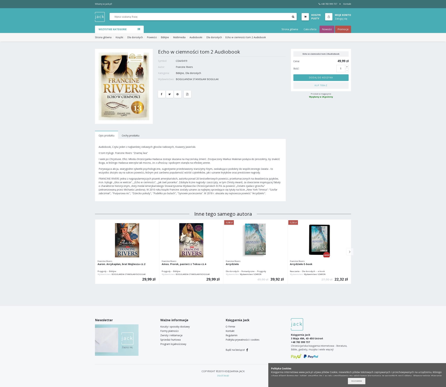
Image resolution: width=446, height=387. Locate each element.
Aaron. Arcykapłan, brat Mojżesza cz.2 (121, 264)
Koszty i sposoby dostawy (175, 326)
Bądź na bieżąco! (235, 349)
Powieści (152, 37)
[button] (338, 17)
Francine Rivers (184, 67)
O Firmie (230, 326)
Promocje (343, 29)
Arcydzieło (232, 264)
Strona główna (290, 29)
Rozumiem (356, 381)
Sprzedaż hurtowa (170, 339)
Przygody (102, 271)
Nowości (327, 29)
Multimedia (179, 37)
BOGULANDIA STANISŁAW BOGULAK (197, 79)
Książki (119, 37)
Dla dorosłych (135, 37)
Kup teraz (321, 85)
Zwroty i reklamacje (171, 335)
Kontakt (347, 3)
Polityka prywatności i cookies (242, 339)
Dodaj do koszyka (321, 77)
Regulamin (231, 335)
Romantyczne (248, 271)
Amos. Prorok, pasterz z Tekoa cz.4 (184, 264)
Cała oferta (310, 29)
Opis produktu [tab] (106, 135)
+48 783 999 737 (329, 3)
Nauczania (294, 271)
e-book (321, 271)
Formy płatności (169, 331)
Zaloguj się (341, 18)
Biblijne (165, 37)
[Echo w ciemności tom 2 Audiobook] (124, 86)
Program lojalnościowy (173, 344)
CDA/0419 (181, 60)
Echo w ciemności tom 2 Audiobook (245, 37)
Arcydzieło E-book (301, 264)
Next (349, 251)
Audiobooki (196, 37)
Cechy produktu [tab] (130, 135)
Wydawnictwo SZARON (250, 274)
